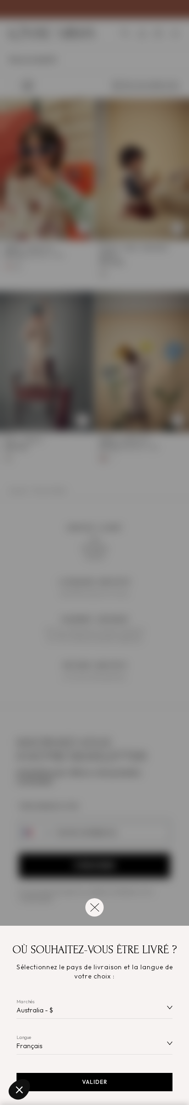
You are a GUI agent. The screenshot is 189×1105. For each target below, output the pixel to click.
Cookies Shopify (37, 1058)
